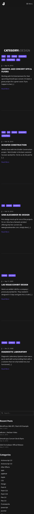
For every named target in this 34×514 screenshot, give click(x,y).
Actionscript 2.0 (6, 460)
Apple (3, 477)
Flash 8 (3, 487)
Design (14, 56)
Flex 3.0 (3, 501)
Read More (5, 89)
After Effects (5, 467)
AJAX (3, 56)
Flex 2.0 (3, 497)
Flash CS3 (4, 491)
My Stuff (12, 275)
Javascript (22, 56)
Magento (17, 205)
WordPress (10, 60)
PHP (3, 60)
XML (18, 60)
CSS (9, 56)
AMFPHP (4, 474)
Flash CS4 (4, 494)
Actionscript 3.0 (6, 464)
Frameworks (5, 504)
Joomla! (11, 343)
